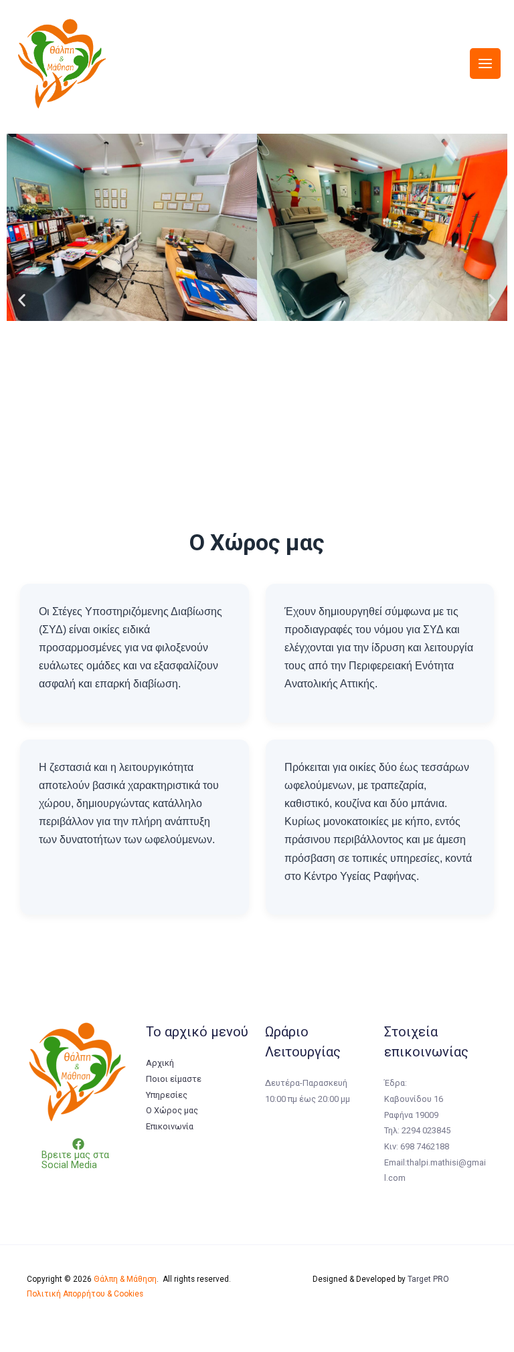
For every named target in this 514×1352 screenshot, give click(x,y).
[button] (21, 300)
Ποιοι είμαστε (173, 1079)
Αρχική (160, 1063)
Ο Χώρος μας (172, 1110)
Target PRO (428, 1279)
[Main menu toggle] (485, 63)
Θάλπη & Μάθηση (125, 1279)
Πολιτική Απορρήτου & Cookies (85, 1294)
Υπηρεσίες (166, 1095)
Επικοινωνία (169, 1126)
